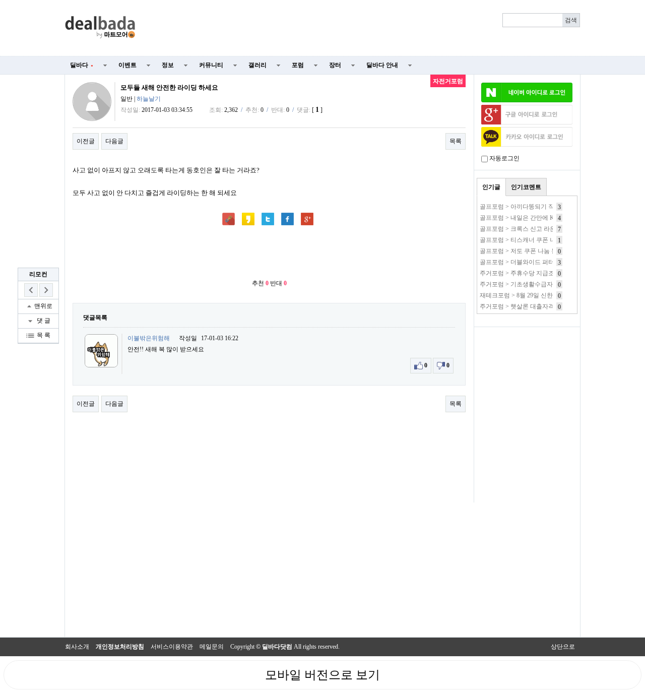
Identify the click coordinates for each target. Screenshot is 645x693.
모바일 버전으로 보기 (322, 674)
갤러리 (257, 65)
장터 (335, 65)
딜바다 (81, 65)
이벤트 (127, 65)
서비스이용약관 (172, 646)
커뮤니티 (211, 65)
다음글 (114, 141)
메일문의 (212, 646)
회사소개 (77, 646)
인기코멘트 (526, 187)
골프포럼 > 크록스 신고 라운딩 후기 (527, 228)
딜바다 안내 (382, 65)
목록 (455, 141)
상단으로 (563, 646)
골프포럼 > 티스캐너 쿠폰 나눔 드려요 (531, 239)
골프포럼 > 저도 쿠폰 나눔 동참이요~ (529, 251)
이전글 (86, 141)
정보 (168, 65)
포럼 (298, 65)
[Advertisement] (363, 28)
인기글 (491, 187)
